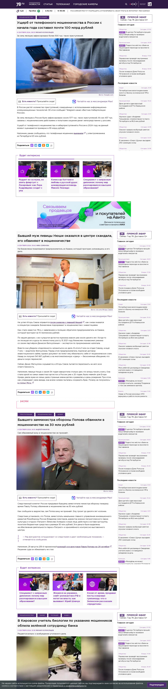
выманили (78, 133)
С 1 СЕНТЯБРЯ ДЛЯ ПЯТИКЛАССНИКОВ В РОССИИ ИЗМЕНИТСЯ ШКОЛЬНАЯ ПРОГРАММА (108, 11)
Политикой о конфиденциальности (69, 686)
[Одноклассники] (43, 145)
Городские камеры (85, 4)
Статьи (48, 4)
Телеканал (63, 4)
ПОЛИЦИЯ (43, 17)
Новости (34, 4)
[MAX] (32, 145)
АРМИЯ (60, 414)
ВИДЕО (66, 615)
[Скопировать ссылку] (51, 145)
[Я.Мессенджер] (47, 145)
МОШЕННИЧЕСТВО (26, 17)
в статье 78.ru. (25, 383)
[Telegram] (35, 145)
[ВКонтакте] (39, 145)
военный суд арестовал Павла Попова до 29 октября (83, 547)
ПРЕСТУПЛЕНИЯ (26, 414)
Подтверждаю (157, 685)
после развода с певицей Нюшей (66, 322)
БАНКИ (42, 615)
